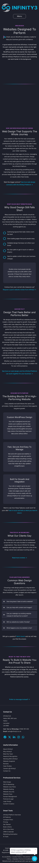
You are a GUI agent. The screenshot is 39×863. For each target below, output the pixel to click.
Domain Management (10, 796)
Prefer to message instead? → (19, 699)
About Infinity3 (8, 749)
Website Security (8, 791)
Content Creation (8, 804)
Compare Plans (8, 819)
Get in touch (20, 636)
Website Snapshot (9, 761)
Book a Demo (7, 827)
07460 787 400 (24, 729)
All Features (7, 817)
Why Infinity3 (7, 751)
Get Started (7, 824)
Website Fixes (7, 794)
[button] (19, 601)
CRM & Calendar (8, 831)
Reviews (6, 763)
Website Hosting (8, 789)
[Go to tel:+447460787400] (19, 273)
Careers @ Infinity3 (9, 768)
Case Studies (7, 766)
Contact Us (6, 771)
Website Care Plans (9, 787)
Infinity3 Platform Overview (12, 814)
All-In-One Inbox (8, 829)
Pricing (5, 822)
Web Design (7, 782)
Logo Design (7, 801)
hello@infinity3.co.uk (14, 731)
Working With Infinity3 (10, 759)
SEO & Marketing (8, 784)
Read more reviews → (19, 558)
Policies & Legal (8, 799)
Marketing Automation (10, 834)
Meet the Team (8, 754)
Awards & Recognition (10, 756)
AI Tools (5, 836)
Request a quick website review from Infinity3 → (19, 290)
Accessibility (6, 857)
